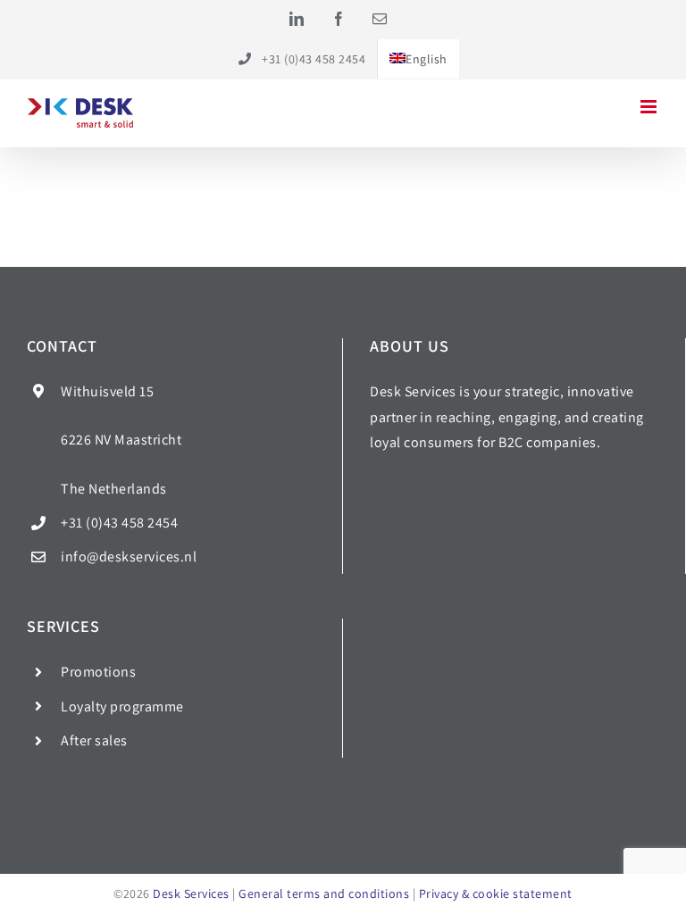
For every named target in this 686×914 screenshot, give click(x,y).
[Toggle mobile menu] (650, 106)
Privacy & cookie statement (496, 893)
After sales (94, 740)
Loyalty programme (122, 706)
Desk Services (191, 893)
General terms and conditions (323, 893)
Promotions (98, 671)
